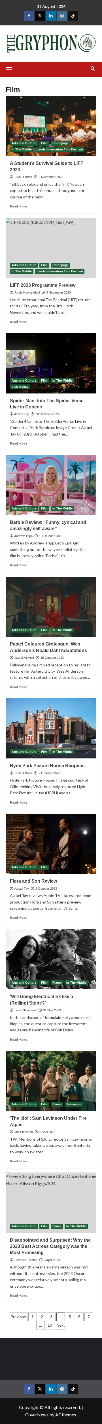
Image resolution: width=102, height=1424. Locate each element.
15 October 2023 (52, 657)
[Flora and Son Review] (51, 844)
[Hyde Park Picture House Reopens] (51, 728)
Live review (20, 386)
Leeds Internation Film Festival (60, 149)
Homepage (60, 143)
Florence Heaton (25, 1260)
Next (60, 1325)
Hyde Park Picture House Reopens (47, 765)
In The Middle (22, 149)
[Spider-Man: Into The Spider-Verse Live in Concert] (51, 363)
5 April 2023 (47, 1132)
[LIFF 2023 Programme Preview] (51, 248)
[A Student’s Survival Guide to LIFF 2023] (51, 126)
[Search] (92, 69)
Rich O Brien (23, 177)
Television (73, 1104)
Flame (56, 982)
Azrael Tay (21, 414)
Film (44, 143)
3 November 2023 (51, 177)
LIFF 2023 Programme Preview (42, 285)
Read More (18, 206)
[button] (11, 69)
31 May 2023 (52, 1010)
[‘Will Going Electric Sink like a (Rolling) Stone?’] (51, 959)
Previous (18, 1316)
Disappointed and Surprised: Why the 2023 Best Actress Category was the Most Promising (50, 1246)
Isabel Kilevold (24, 657)
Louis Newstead (25, 1010)
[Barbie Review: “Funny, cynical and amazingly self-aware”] (51, 485)
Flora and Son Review (33, 881)
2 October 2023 (49, 773)
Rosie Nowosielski (27, 292)
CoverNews (36, 1414)
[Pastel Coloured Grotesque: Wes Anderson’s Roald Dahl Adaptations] (51, 607)
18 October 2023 (50, 536)
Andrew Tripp (23, 536)
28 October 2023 (47, 414)
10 (50, 1325)
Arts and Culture (24, 143)
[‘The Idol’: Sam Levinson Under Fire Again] (51, 1081)
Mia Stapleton (23, 1132)
